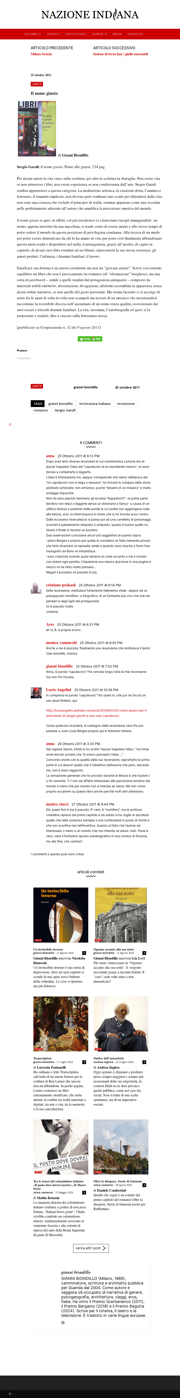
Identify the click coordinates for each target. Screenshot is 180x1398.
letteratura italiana (94, 403)
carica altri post (88, 1248)
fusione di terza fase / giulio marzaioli (120, 53)
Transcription (42, 1058)
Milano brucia (41, 53)
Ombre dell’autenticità (109, 1058)
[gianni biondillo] (46, 1296)
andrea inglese (103, 1062)
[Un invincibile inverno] (60, 915)
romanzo (41, 410)
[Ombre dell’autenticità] (121, 1023)
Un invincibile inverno (48, 949)
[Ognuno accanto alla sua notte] (121, 915)
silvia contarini (43, 1192)
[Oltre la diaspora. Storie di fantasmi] (121, 1146)
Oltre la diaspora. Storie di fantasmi (118, 1181)
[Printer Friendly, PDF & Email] (90, 341)
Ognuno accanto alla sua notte (114, 949)
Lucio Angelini (58, 689)
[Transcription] (60, 1023)
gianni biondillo (86, 387)
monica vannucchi (61, 642)
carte (37, 84)
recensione (126, 403)
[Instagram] (63, 1321)
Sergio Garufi (65, 410)
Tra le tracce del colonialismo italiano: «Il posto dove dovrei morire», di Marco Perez (59, 1185)
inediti (38, 1049)
